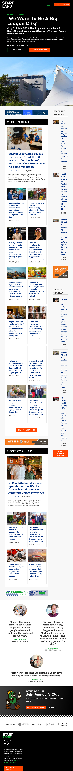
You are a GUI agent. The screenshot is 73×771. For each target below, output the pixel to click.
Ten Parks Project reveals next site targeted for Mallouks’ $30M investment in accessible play (36, 407)
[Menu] (48, 5)
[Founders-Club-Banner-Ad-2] (26, 593)
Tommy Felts (15, 171)
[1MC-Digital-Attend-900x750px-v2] (60, 271)
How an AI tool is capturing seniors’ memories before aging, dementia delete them (64, 237)
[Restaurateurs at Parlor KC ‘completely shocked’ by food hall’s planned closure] (37, 194)
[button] (43, 5)
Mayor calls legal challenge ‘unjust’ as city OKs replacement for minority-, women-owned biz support (16, 329)
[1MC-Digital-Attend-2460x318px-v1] (26, 441)
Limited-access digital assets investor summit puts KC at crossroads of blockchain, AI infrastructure (16, 289)
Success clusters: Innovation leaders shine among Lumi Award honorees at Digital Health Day (16, 210)
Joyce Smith (15, 497)
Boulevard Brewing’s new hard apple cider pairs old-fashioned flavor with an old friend (36, 289)
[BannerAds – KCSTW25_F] (26, 112)
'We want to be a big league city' (32, 21)
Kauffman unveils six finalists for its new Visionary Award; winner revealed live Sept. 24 (35, 329)
